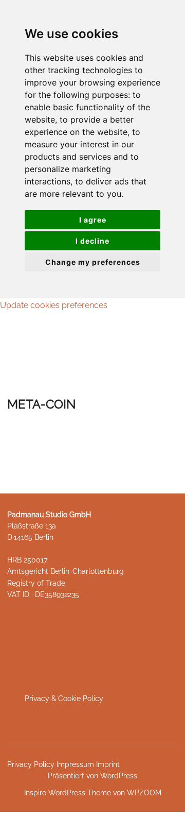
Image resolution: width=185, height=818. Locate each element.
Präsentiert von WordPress (92, 776)
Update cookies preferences (53, 305)
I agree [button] (92, 219)
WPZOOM (144, 793)
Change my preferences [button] (92, 262)
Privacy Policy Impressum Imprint (63, 764)
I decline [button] (92, 240)
